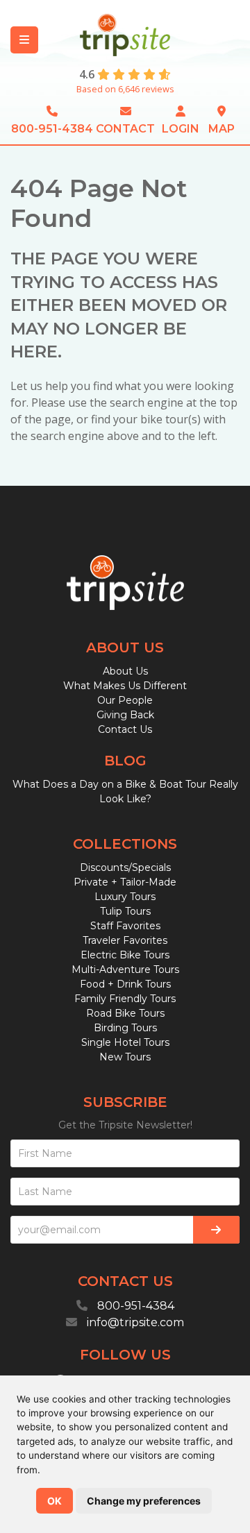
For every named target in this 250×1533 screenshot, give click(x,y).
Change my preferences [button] (144, 1501)
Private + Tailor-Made (125, 882)
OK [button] (54, 1501)
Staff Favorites (125, 926)
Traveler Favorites (125, 940)
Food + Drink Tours (125, 984)
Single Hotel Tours (125, 1042)
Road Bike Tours (125, 1013)
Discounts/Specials (125, 867)
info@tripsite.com (135, 1322)
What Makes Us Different (125, 685)
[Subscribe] (216, 1230)
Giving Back (125, 715)
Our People (125, 700)
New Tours (125, 1057)
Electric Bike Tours (125, 955)
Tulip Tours (125, 911)
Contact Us (125, 729)
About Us (125, 671)
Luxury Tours (125, 896)
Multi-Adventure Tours (125, 969)
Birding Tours (125, 1028)
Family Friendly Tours (125, 998)
